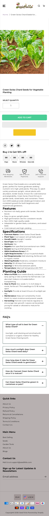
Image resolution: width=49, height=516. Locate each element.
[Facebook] (5, 145)
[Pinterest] (18, 145)
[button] (4, 6)
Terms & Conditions (11, 421)
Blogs (5, 451)
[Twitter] (11, 145)
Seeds (5, 441)
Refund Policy (9, 411)
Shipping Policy (9, 418)
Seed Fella (23, 513)
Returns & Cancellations (13, 414)
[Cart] (43, 5)
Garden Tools (8, 444)
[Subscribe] (45, 477)
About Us (7, 404)
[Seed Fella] (24, 5)
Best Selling (8, 437)
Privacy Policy (9, 407)
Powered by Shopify (35, 513)
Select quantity (11, 100)
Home (5, 15)
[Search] (38, 5)
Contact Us (7, 425)
